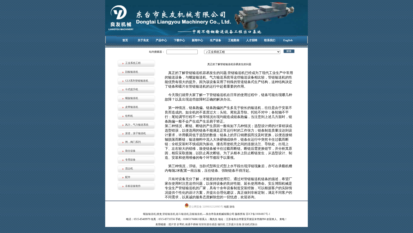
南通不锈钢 (191, 224)
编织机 (221, 224)
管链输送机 (168, 214)
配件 (127, 177)
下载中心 (179, 40)
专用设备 (130, 159)
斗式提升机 (131, 89)
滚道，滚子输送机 (135, 133)
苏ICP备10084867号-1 (258, 214)
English (288, 40)
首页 (125, 40)
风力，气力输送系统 (136, 124)
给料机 (129, 115)
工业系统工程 (133, 63)
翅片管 (172, 224)
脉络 (232, 206)
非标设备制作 (133, 185)
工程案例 (233, 40)
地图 (226, 206)
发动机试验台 (249, 224)
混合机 (129, 168)
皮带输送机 (131, 107)
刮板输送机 (131, 71)
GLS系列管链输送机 (136, 80)
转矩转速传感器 (208, 224)
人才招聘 (251, 40)
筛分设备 (130, 150)
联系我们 (269, 40)
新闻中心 (197, 40)
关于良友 (143, 40)
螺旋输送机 (131, 98)
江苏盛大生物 (233, 224)
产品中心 (161, 40)
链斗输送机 (182, 214)
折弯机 (181, 224)
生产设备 (215, 40)
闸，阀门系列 (133, 141)
